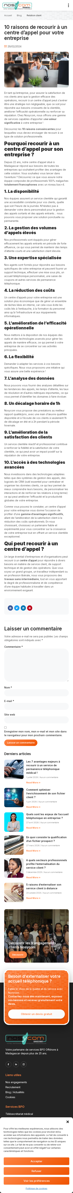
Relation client (34, 15)
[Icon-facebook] (8, 1064)
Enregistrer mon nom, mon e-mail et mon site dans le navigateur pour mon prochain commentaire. (35, 733)
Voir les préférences (37, 1180)
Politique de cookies (36, 1188)
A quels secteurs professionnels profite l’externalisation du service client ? (46, 864)
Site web (9, 714)
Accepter (36, 1161)
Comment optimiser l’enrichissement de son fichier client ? (45, 793)
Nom (8, 687)
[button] (67, 1122)
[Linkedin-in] (16, 1064)
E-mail (9, 701)
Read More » (33, 782)
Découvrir (17, 954)
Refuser (36, 1171)
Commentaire (13, 646)
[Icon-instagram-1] (24, 1064)
